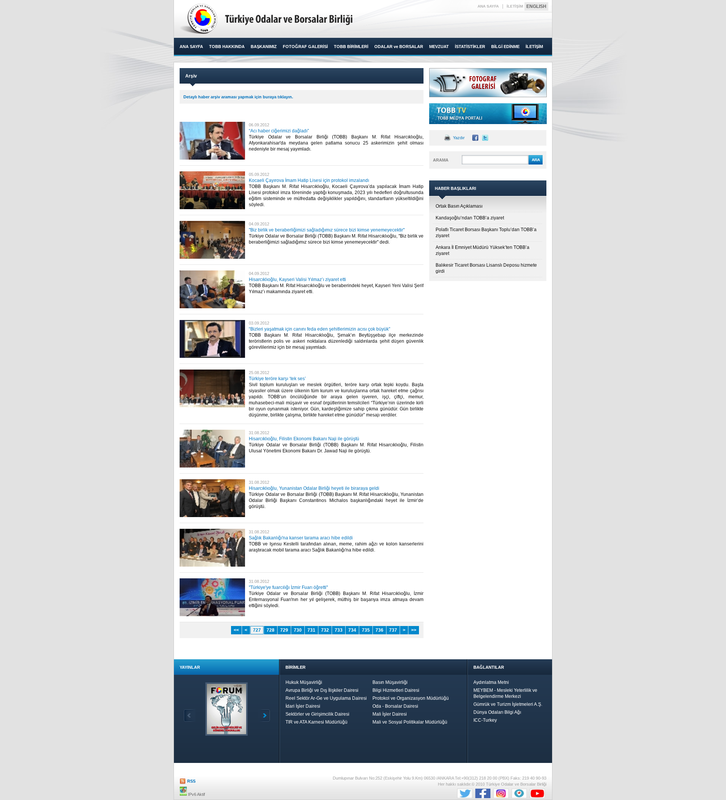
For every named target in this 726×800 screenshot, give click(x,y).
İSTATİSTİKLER (470, 46)
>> (413, 630)
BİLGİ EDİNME (505, 46)
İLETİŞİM (515, 6)
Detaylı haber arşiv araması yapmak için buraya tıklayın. (238, 97)
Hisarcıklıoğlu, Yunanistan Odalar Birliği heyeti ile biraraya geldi (314, 488)
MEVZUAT (439, 46)
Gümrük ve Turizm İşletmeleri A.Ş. (507, 704)
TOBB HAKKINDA (227, 46)
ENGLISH (536, 6)
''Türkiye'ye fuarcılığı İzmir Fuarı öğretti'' (288, 587)
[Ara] (536, 163)
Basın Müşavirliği (390, 682)
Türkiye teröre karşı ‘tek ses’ (277, 378)
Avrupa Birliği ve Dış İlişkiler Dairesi (321, 690)
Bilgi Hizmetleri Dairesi (395, 690)
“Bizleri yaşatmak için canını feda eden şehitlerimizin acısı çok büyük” (319, 329)
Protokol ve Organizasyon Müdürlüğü (410, 698)
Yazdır (459, 137)
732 (325, 630)
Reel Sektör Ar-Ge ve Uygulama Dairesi (326, 698)
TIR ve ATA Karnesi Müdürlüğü (316, 722)
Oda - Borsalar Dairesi (395, 706)
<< (236, 630)
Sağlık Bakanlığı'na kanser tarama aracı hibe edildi (301, 538)
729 (284, 630)
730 (298, 630)
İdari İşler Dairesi (302, 706)
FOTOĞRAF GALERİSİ (305, 46)
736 (379, 630)
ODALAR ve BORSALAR (398, 46)
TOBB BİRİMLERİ (351, 46)
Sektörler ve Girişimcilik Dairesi (317, 714)
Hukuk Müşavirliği (303, 682)
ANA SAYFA (488, 6)
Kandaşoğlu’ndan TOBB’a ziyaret (470, 218)
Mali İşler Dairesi (389, 714)
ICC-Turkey (485, 720)
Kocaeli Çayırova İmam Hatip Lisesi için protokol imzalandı (309, 180)
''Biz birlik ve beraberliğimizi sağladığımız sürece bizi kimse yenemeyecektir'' (327, 230)
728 (271, 630)
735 (366, 630)
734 (352, 630)
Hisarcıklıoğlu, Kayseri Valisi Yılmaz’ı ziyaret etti (297, 279)
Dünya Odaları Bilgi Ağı (497, 712)
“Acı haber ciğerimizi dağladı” (279, 131)
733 (339, 630)
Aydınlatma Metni (491, 682)
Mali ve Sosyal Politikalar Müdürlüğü (409, 722)
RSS (191, 781)
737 (393, 630)
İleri (264, 715)
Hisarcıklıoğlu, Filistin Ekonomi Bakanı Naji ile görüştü (304, 438)
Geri (189, 715)
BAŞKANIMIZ (264, 46)
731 (311, 630)
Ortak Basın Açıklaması (459, 206)
